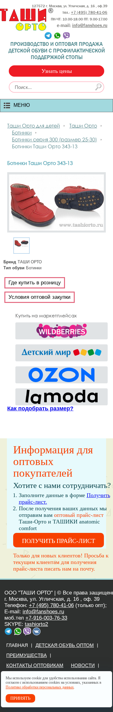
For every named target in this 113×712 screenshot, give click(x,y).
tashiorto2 (36, 624)
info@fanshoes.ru (89, 25)
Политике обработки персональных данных (40, 687)
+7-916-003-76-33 (46, 618)
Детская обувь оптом (64, 645)
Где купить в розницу (34, 283)
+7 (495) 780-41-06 (51, 605)
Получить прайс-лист (58, 540)
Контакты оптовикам (34, 665)
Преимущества (26, 655)
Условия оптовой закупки (39, 297)
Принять (20, 698)
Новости (83, 665)
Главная (17, 645)
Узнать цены (56, 71)
